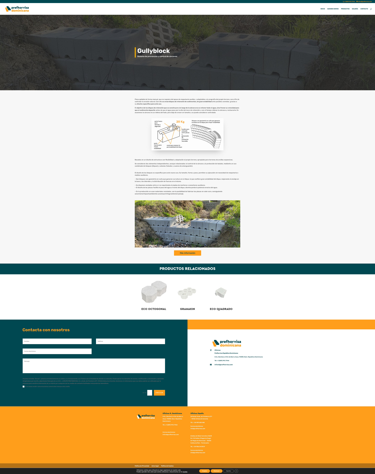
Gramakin (187, 309)
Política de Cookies (167, 466)
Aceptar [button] (204, 471)
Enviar (159, 393)
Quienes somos (333, 9)
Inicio (323, 9)
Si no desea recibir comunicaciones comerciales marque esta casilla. (47, 386)
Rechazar (217, 471)
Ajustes (228, 471)
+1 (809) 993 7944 (223, 360)
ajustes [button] (185, 472)
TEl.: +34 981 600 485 (197, 422)
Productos (345, 9)
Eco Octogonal (153, 309)
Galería (355, 9)
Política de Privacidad (142, 466)
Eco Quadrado (221, 309)
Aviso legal (155, 466)
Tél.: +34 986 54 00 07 (197, 446)
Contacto (364, 9)
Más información (187, 253)
